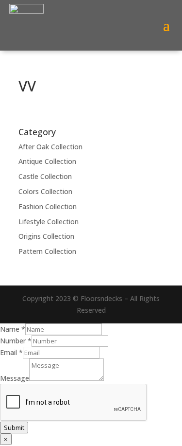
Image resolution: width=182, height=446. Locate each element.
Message (14, 378)
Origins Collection (46, 236)
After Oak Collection (50, 146)
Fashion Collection (47, 206)
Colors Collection (45, 191)
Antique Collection (47, 161)
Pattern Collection (47, 251)
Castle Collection (45, 176)
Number (16, 340)
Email (11, 352)
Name (12, 329)
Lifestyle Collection (48, 221)
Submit (14, 427)
